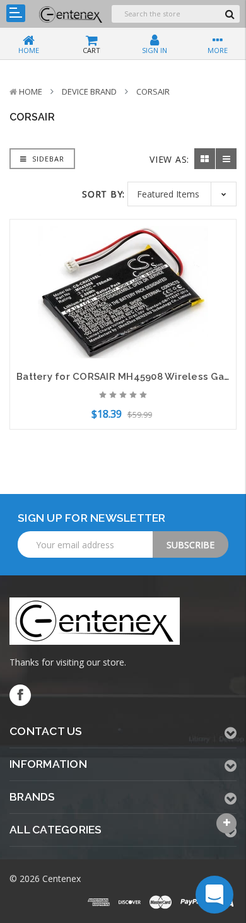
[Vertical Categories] (15, 13)
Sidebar (47, 158)
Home (30, 91)
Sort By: (103, 194)
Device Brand (89, 91)
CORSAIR (153, 91)
